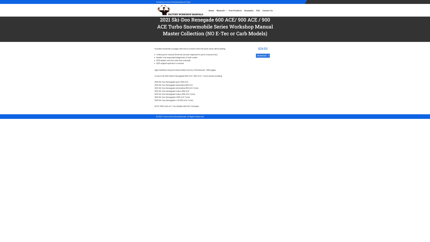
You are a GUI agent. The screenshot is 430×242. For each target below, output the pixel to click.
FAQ (258, 10)
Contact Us (267, 10)
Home (211, 10)
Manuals (221, 10)
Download (261, 55)
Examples (249, 10)
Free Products (235, 10)
